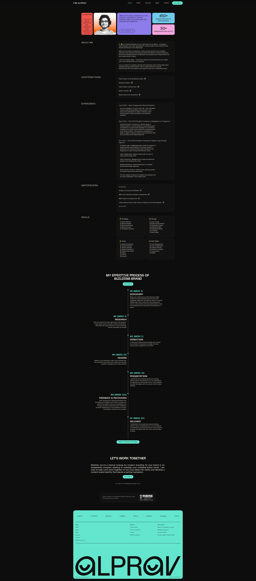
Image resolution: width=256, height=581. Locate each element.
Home (77, 527)
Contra (177, 516)
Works (138, 3)
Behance (108, 516)
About (130, 3)
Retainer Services (80, 540)
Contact (166, 3)
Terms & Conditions (135, 529)
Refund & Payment (135, 535)
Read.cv (135, 516)
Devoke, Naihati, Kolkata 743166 (166, 535)
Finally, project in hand (128, 442)
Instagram (163, 516)
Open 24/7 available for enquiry (166, 527)
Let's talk (177, 3)
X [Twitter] (94, 516)
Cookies (132, 532)
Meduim (149, 516)
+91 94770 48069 (162, 532)
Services (148, 3)
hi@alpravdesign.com (163, 529)
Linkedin (79, 516)
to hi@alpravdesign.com (131, 483)
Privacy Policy (133, 527)
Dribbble (122, 516)
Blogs (157, 3)
